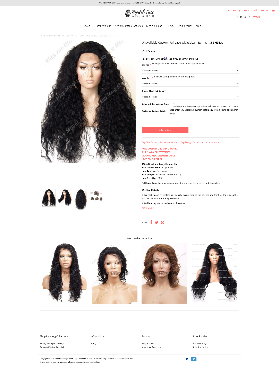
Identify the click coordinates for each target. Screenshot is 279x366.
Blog (198, 26)
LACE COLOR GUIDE (152, 159)
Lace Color (146, 78)
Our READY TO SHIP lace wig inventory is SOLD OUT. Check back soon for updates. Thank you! (139, 3)
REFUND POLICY (184, 26)
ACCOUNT (233, 10)
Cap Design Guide (190, 142)
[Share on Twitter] (156, 222)
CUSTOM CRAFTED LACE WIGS (129, 26)
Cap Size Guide (149, 142)
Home (42, 36)
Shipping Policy (200, 347)
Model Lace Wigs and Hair (65, 358)
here (98, 362)
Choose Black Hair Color (153, 91)
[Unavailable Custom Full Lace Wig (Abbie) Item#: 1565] (114, 302)
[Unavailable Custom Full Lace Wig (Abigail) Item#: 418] (214, 300)
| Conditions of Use (84, 358)
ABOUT (87, 26)
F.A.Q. (171, 26)
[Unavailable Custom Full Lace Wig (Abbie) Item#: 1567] (164, 302)
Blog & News (148, 343)
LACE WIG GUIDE (154, 26)
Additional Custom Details (154, 111)
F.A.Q (93, 343)
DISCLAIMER (148, 208)
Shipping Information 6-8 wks (155, 104)
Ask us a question (211, 142)
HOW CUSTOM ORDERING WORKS (160, 148)
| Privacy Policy (98, 358)
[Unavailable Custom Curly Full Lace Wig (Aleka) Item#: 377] (65, 300)
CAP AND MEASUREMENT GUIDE (158, 155)
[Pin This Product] (162, 222)
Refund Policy (199, 343)
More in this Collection (139, 238)
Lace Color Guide (169, 142)
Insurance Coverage (151, 347)
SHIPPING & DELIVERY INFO (156, 152)
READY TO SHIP (104, 26)
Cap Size (145, 64)
